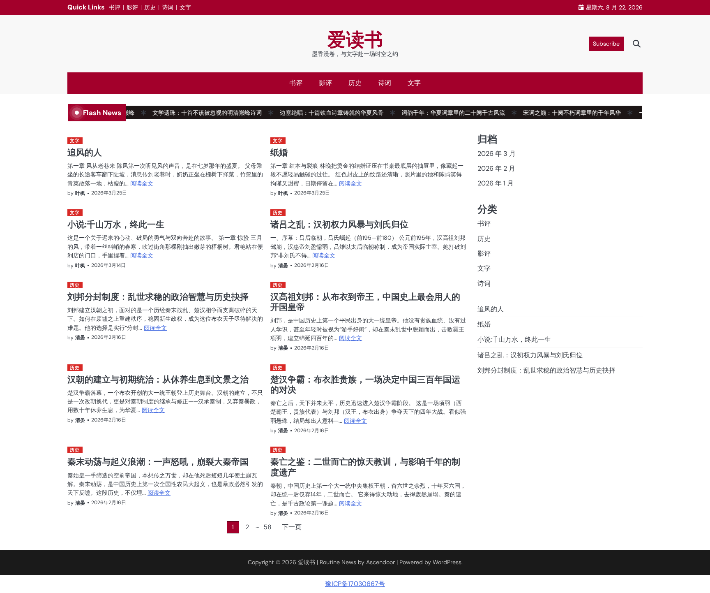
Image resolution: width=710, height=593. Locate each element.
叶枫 (80, 193)
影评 (132, 7)
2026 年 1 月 (495, 183)
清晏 (283, 265)
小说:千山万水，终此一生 (115, 224)
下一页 (292, 527)
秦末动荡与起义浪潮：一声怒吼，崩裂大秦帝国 (158, 461)
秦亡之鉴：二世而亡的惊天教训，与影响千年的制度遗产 (365, 466)
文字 (185, 7)
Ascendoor (380, 562)
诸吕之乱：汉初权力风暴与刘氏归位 (339, 224)
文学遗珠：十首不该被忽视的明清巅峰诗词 (198, 112)
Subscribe (606, 43)
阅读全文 (141, 183)
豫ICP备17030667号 (355, 583)
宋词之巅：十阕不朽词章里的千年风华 (563, 112)
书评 (114, 7)
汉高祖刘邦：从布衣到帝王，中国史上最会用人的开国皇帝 (365, 301)
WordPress (447, 562)
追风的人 (84, 152)
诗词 (167, 7)
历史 (150, 7)
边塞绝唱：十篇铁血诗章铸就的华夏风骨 (322, 112)
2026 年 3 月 (496, 153)
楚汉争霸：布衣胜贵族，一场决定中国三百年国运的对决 (365, 384)
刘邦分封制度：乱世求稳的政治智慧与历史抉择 (158, 296)
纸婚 (279, 152)
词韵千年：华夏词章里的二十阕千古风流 (444, 112)
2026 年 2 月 (496, 168)
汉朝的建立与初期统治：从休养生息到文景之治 (158, 379)
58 (267, 527)
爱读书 (355, 40)
